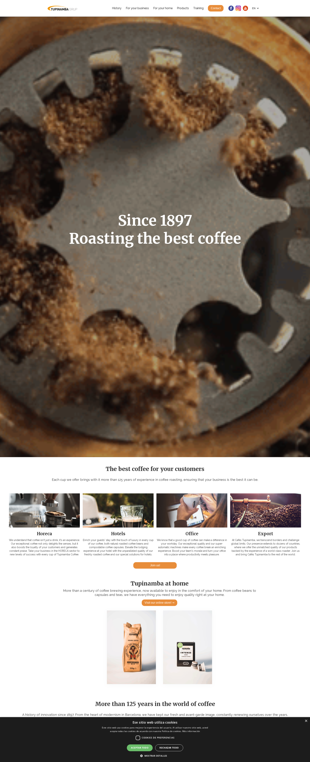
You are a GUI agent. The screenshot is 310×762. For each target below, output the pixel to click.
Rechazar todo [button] (169, 747)
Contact (216, 8)
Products (183, 8)
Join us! (155, 565)
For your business (137, 8)
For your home (163, 8)
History (116, 8)
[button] (255, 8)
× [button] (306, 721)
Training (198, 8)
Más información (191, 731)
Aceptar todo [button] (140, 747)
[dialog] (155, 739)
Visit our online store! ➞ (159, 602)
